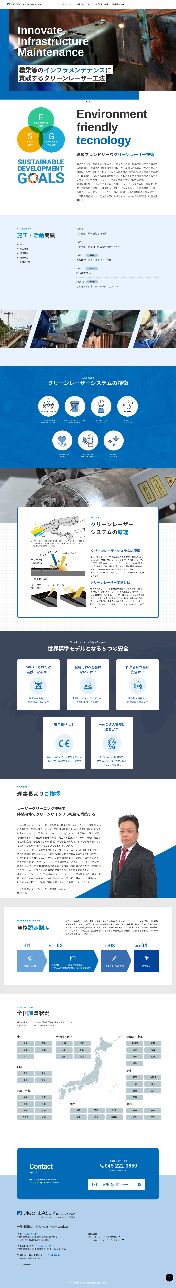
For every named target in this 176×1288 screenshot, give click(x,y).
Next (173, 53)
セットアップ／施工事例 (98, 4)
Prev (3, 53)
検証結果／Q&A (117, 4)
